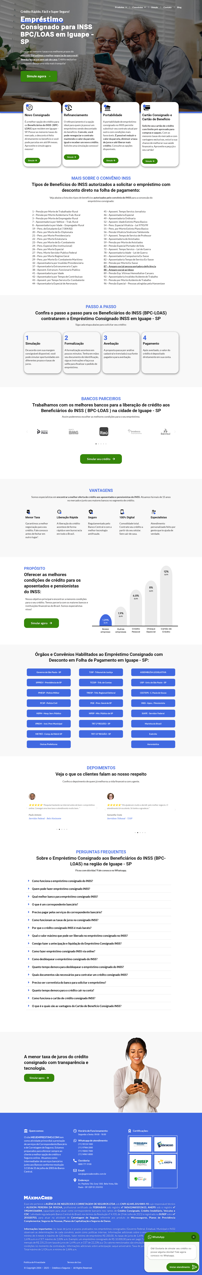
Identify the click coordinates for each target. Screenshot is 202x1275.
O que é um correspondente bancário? (55, 904)
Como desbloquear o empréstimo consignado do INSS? (64, 959)
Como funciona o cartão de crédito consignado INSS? (63, 998)
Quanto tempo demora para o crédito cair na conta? (63, 990)
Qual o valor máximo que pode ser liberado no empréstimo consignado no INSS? (80, 935)
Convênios (137, 7)
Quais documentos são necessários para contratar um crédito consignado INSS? (80, 974)
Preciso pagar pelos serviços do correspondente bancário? (67, 912)
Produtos (119, 7)
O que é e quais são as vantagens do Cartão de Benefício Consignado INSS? (76, 1006)
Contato (167, 7)
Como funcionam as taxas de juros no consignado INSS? (65, 920)
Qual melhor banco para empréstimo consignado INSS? (65, 896)
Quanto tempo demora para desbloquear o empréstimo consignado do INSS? (78, 967)
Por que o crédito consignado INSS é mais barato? (61, 927)
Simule (154, 7)
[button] (27, 431)
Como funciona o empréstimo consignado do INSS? (62, 881)
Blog (179, 7)
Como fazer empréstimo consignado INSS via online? (63, 951)
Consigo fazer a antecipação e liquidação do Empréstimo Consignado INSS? (76, 943)
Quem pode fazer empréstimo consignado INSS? (61, 888)
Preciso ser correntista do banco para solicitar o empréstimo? (69, 982)
